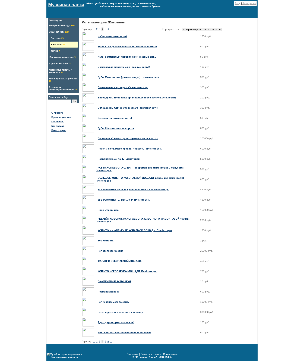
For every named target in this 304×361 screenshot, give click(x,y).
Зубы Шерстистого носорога (116, 128)
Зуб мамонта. (106, 240)
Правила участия (61, 117)
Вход (237, 3)
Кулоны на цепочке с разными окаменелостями (127, 46)
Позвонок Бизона (108, 291)
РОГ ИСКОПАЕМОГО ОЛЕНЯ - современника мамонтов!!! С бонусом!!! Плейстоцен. (140, 169)
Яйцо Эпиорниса (108, 209)
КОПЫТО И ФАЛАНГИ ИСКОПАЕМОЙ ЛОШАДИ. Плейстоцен (135, 230)
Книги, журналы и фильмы (63, 79)
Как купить (57, 121)
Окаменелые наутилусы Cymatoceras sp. (123, 87)
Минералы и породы (62, 25)
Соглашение (170, 354)
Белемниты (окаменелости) (115, 118)
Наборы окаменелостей (112, 36)
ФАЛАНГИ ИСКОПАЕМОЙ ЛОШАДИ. (120, 261)
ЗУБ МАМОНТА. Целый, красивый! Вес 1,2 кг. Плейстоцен (133, 189)
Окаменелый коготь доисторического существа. (128, 138)
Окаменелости (59, 32)
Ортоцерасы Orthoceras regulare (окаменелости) (128, 107)
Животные (58, 44)
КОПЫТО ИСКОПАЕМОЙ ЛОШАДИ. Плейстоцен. (127, 271)
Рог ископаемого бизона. (113, 301)
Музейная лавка (66, 4)
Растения (57, 38)
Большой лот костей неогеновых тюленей (124, 332)
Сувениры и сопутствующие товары (63, 88)
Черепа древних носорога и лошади (120, 312)
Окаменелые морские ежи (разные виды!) (124, 67)
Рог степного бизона (110, 250)
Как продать (58, 126)
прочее (55, 51)
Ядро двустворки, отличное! (116, 322)
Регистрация (249, 3)
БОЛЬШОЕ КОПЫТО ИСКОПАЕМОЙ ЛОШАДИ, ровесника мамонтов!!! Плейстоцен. (140, 179)
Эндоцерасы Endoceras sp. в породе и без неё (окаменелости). (137, 97)
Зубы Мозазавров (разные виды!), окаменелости (128, 77)
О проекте (57, 112)
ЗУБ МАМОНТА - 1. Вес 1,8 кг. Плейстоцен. (124, 199)
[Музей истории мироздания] (64, 354)
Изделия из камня (60, 63)
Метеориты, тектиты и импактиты (60, 71)
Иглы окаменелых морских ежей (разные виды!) (128, 56)
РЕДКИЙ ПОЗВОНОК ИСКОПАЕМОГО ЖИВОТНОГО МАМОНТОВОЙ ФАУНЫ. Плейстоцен (143, 220)
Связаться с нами (151, 354)
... (94, 29)
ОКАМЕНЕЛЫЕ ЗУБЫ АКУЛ (114, 281)
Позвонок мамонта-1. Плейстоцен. (119, 158)
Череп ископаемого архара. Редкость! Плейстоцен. (130, 148)
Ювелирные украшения (62, 57)
